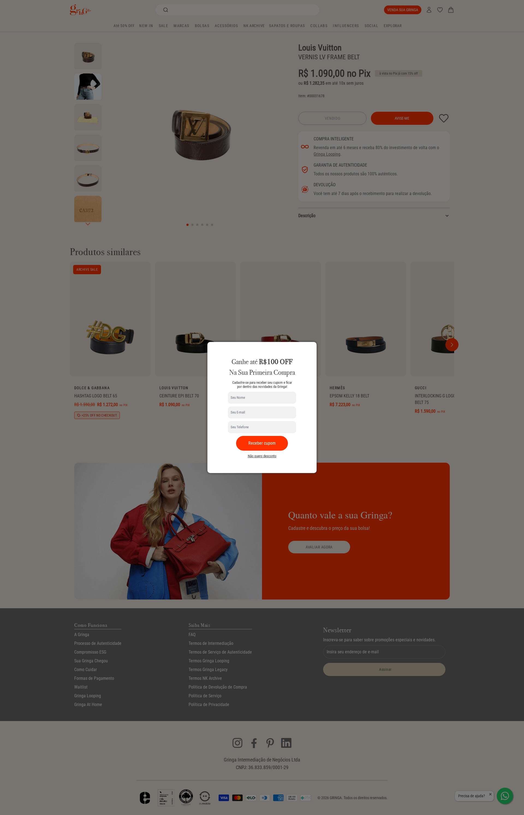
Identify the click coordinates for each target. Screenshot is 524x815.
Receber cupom (262, 443)
